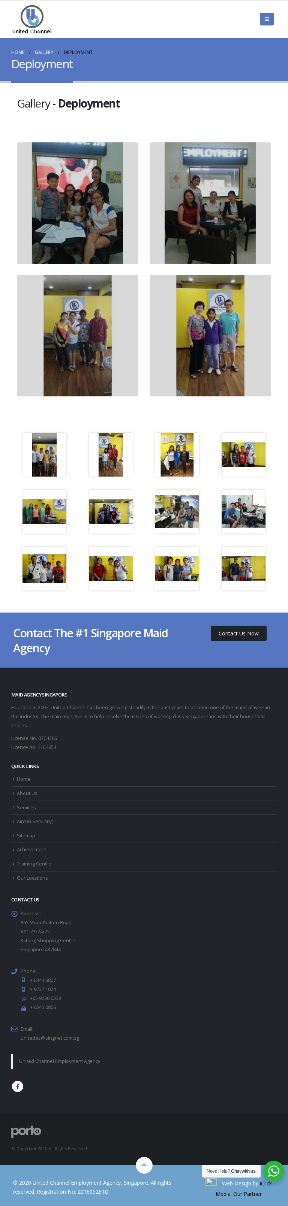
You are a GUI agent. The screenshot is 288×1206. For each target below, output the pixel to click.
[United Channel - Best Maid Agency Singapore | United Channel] (31, 19)
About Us (27, 793)
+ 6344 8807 (43, 980)
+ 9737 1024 (43, 989)
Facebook (17, 1086)
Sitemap (26, 835)
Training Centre (34, 864)
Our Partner (247, 1193)
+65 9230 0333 (45, 998)
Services (26, 807)
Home (23, 779)
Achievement (31, 849)
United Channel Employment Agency (59, 1061)
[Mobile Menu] (267, 19)
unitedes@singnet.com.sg (50, 1038)
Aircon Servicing (34, 821)
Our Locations (32, 878)
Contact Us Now (239, 633)
